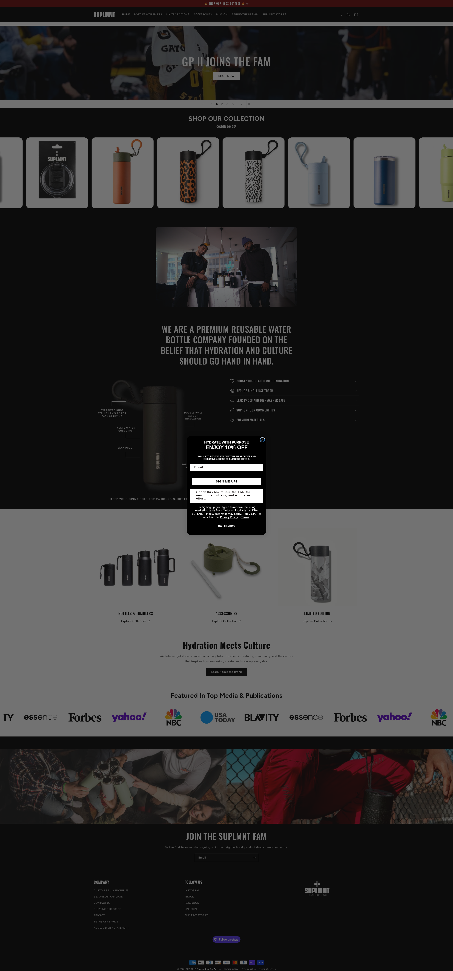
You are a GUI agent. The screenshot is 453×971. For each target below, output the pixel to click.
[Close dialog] (262, 440)
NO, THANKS (226, 526)
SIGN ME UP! (226, 481)
